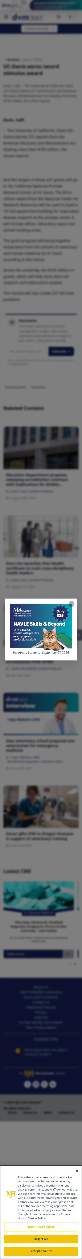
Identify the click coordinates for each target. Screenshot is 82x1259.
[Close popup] (71, 604)
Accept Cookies (41, 1251)
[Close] (77, 1171)
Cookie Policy (37, 1218)
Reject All (41, 1239)
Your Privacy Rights (41, 1227)
